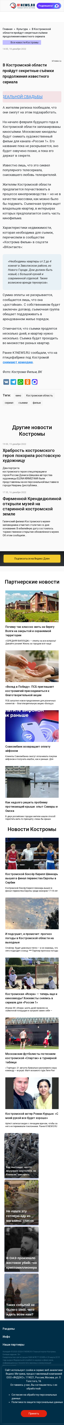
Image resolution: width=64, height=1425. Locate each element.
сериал (9, 402)
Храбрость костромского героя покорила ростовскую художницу (32, 455)
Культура (22, 29)
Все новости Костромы (24, 42)
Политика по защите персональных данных (37, 1402)
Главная (7, 29)
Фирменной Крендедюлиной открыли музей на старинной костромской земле (32, 506)
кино (18, 395)
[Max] (34, 382)
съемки (23, 402)
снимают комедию (18, 362)
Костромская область (39, 395)
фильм (37, 402)
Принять (33, 1413)
